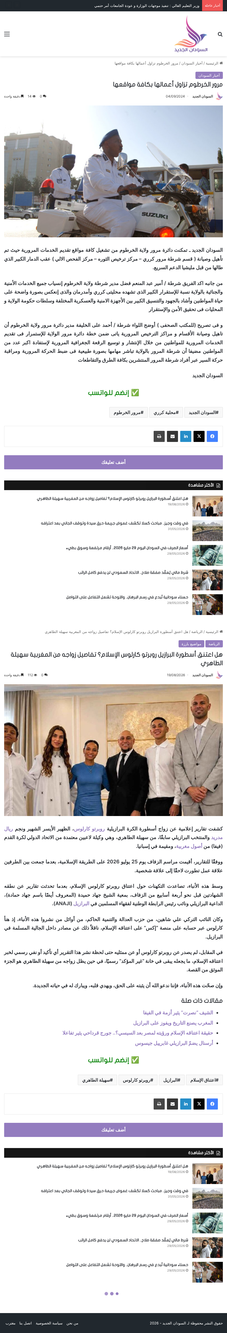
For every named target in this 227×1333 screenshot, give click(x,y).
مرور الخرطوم (127, 412)
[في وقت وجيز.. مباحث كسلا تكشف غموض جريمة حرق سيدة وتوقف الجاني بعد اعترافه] (207, 530)
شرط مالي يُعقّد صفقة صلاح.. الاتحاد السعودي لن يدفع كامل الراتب (133, 572)
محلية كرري (165, 412)
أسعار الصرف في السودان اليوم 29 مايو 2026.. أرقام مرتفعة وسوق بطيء (127, 548)
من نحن (72, 1323)
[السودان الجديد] (190, 33)
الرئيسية (213, 63)
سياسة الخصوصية (49, 1323)
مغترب (11, 1323)
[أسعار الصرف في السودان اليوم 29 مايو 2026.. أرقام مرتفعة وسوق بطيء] (207, 555)
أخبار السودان (192, 63)
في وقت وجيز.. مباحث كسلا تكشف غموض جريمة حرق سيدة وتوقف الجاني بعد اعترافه (114, 523)
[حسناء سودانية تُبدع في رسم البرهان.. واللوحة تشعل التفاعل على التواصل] (207, 604)
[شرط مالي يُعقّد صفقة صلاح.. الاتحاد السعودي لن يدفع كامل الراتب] (207, 580)
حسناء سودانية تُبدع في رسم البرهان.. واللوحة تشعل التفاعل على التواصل (127, 597)
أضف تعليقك (113, 462)
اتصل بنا (25, 1323)
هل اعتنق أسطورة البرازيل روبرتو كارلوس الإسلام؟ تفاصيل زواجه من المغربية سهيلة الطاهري (112, 498)
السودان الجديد (202, 96)
